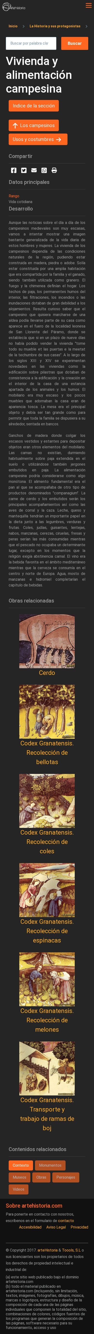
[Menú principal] (88, 5)
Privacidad (79, 1227)
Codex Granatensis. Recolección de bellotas (47, 753)
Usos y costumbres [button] (33, 139)
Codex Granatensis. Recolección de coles (47, 842)
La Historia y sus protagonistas (55, 26)
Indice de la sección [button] (34, 106)
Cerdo (47, 672)
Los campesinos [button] (37, 125)
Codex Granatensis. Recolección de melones (47, 1020)
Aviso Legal (56, 1227)
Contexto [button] (21, 1165)
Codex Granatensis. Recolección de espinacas (47, 931)
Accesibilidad (30, 1227)
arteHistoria (48, 1250)
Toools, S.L (71, 1250)
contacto (66, 1220)
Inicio (13, 26)
